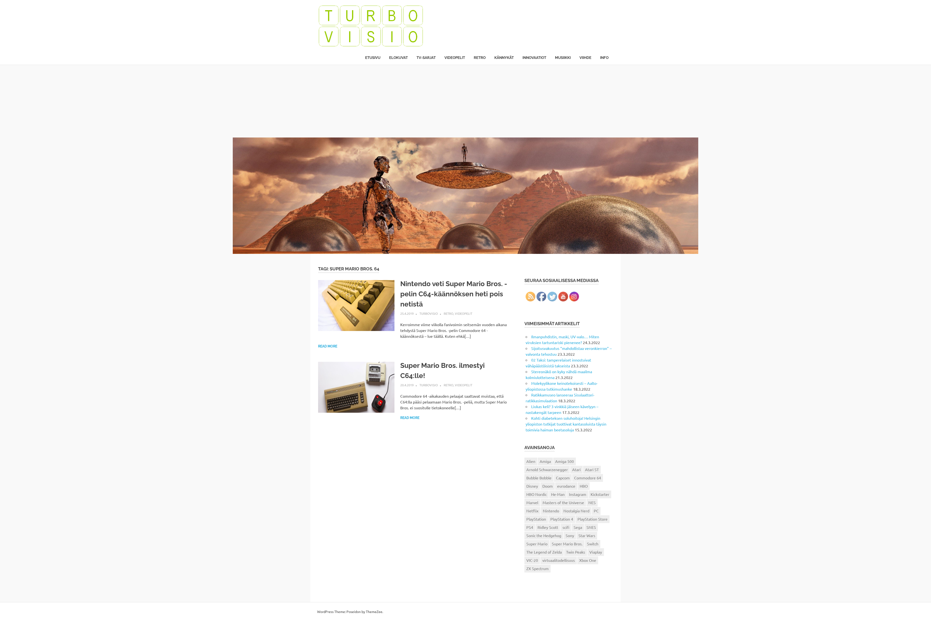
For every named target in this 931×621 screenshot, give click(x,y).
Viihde (585, 58)
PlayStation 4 (561, 518)
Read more (327, 346)
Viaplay (595, 551)
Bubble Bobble (539, 477)
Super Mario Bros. (567, 543)
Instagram (577, 494)
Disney (532, 486)
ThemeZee (374, 611)
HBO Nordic (536, 494)
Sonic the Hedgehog (543, 535)
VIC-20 (532, 560)
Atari (576, 469)
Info (604, 58)
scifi (565, 527)
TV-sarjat (426, 58)
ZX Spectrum (537, 568)
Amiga (545, 461)
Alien (530, 461)
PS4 (529, 527)
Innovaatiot (534, 58)
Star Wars (586, 535)
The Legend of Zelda (544, 551)
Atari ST (592, 469)
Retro (480, 58)
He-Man (558, 494)
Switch (592, 543)
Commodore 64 (587, 477)
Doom (547, 486)
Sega (578, 527)
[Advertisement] (465, 101)
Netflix (532, 510)
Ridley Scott (548, 527)
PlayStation (536, 518)
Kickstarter (600, 494)
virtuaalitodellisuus (558, 560)
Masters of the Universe (563, 502)
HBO (584, 486)
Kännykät (504, 58)
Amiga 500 (564, 461)
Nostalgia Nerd (576, 510)
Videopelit (454, 58)
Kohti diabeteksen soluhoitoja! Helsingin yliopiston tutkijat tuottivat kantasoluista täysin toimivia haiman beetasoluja (566, 424)
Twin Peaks (575, 551)
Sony (570, 535)
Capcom (563, 477)
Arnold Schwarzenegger (547, 469)
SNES (591, 527)
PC (596, 510)
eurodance (566, 486)
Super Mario (536, 543)
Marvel (532, 502)
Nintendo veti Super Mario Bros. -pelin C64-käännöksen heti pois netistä (453, 294)
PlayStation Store (593, 518)
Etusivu (372, 58)
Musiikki (563, 58)
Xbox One (587, 560)
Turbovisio (428, 313)
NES (592, 502)
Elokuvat (398, 58)
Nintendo (551, 510)
